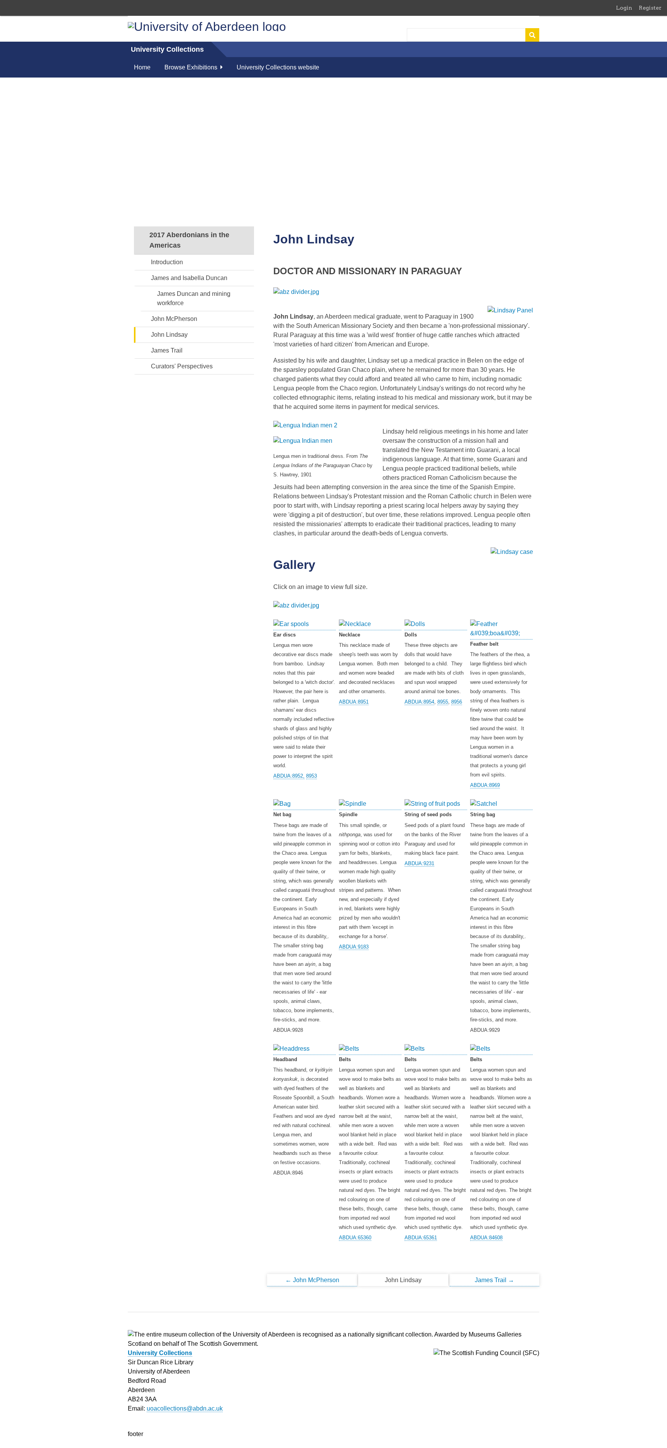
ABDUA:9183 (354, 947)
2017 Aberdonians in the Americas (189, 240)
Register (650, 8)
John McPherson (174, 319)
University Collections (167, 49)
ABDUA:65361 (421, 1237)
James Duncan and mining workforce (193, 298)
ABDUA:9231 (419, 863)
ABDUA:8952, (289, 776)
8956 (456, 702)
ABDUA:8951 (354, 702)
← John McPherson (312, 1280)
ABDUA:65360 (355, 1237)
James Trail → (494, 1280)
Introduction (167, 262)
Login (624, 8)
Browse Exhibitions (190, 67)
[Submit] (532, 35)
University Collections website (278, 67)
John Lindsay (169, 334)
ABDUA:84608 (486, 1237)
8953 (311, 776)
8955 (442, 702)
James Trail (167, 350)
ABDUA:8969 (485, 785)
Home (142, 67)
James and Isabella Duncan (189, 278)
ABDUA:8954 (419, 702)
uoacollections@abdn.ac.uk (185, 1408)
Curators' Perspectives (182, 366)
